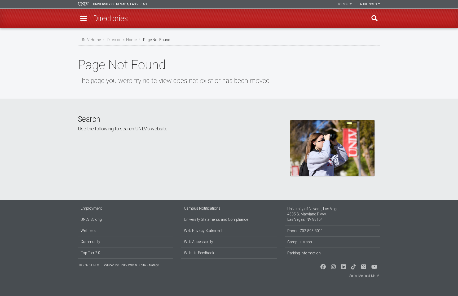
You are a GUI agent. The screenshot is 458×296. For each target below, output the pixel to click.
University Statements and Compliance (216, 219)
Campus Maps (299, 242)
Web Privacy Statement (203, 230)
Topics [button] (343, 4)
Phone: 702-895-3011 (305, 231)
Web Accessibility (198, 242)
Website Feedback (199, 253)
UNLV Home (91, 40)
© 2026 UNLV (89, 265)
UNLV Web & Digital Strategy (139, 265)
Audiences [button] (368, 4)
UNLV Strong (91, 219)
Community (90, 242)
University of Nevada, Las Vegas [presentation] (120, 4)
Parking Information (304, 253)
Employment (91, 208)
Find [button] (374, 18)
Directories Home (121, 40)
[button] (83, 18)
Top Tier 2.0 (90, 253)
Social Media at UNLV (364, 276)
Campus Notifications (202, 208)
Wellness (88, 230)
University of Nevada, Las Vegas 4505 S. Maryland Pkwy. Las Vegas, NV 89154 (314, 214)
